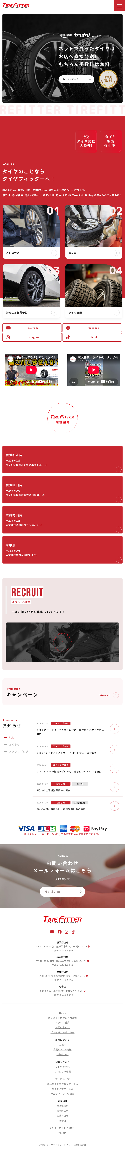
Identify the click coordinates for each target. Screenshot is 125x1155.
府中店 (62, 1120)
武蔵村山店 (62, 1115)
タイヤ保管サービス (62, 1088)
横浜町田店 (62, 1110)
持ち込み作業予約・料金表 (62, 1017)
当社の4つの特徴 (62, 1049)
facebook (93, 327)
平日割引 (62, 1132)
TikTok (93, 337)
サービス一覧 (62, 1078)
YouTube (33, 327)
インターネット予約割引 (62, 1127)
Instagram (33, 337)
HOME (62, 1012)
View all (105, 695)
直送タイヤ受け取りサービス (62, 1083)
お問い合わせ (62, 1027)
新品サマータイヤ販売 (63, 1093)
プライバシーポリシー (63, 1032)
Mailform (52, 891)
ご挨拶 (62, 1044)
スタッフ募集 (62, 1022)
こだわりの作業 (62, 1071)
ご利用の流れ (62, 1066)
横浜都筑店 (62, 1105)
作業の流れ (62, 1054)
